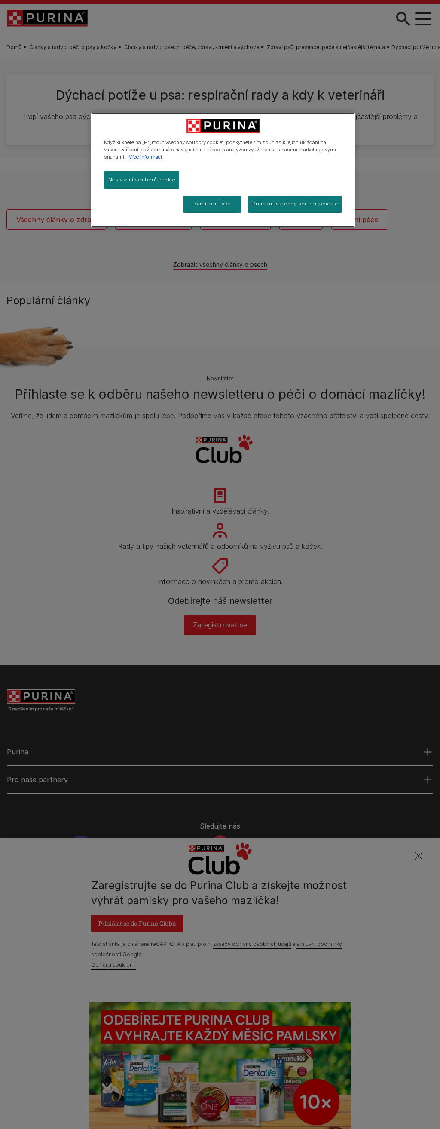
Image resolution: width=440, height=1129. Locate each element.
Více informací (145, 157)
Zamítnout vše (212, 204)
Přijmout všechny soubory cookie (295, 204)
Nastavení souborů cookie (141, 180)
